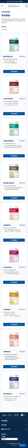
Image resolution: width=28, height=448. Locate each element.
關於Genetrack (5, 429)
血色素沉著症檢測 (8, 98)
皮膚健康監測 (6, 351)
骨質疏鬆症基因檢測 (8, 183)
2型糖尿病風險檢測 (8, 141)
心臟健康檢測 (6, 225)
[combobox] (14, 29)
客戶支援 (3, 425)
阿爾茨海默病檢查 (8, 56)
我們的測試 (4, 421)
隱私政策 (15, 445)
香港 (4, 436)
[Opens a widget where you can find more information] (22, 445)
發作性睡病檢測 (7, 394)
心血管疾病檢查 (7, 267)
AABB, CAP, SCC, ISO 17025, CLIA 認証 (14, 1)
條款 (12, 445)
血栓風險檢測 (6, 309)
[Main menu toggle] (2, 5)
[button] (14, 422)
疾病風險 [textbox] (12, 29)
